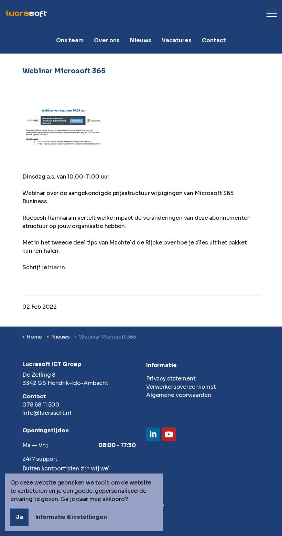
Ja (19, 517)
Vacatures (177, 40)
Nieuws (140, 40)
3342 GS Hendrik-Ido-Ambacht (65, 383)
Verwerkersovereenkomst (181, 386)
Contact (214, 40)
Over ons (107, 40)
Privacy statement (170, 378)
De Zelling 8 (38, 374)
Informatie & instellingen (71, 517)
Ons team (70, 40)
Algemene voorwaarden (178, 395)
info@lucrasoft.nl (46, 413)
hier (53, 267)
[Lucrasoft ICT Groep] (141, 13)
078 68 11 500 (40, 404)
